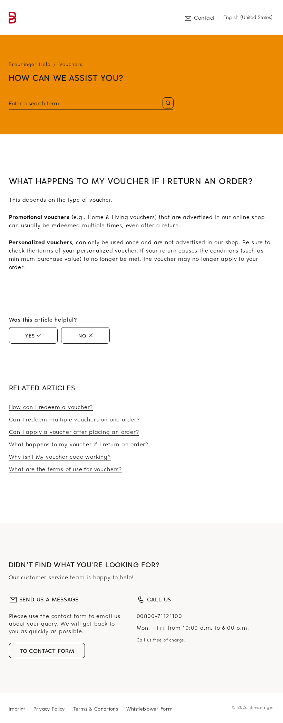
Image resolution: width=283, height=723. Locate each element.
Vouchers (70, 64)
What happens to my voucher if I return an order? (78, 444)
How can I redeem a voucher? (51, 406)
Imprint (17, 708)
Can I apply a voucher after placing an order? (74, 431)
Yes (30, 335)
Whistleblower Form (149, 708)
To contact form (47, 650)
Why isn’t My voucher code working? (60, 456)
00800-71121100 (159, 615)
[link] (13, 17)
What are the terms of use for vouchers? (65, 469)
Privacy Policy (49, 708)
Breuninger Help (29, 64)
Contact (204, 17)
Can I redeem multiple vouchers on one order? (74, 419)
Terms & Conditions (95, 708)
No (82, 335)
